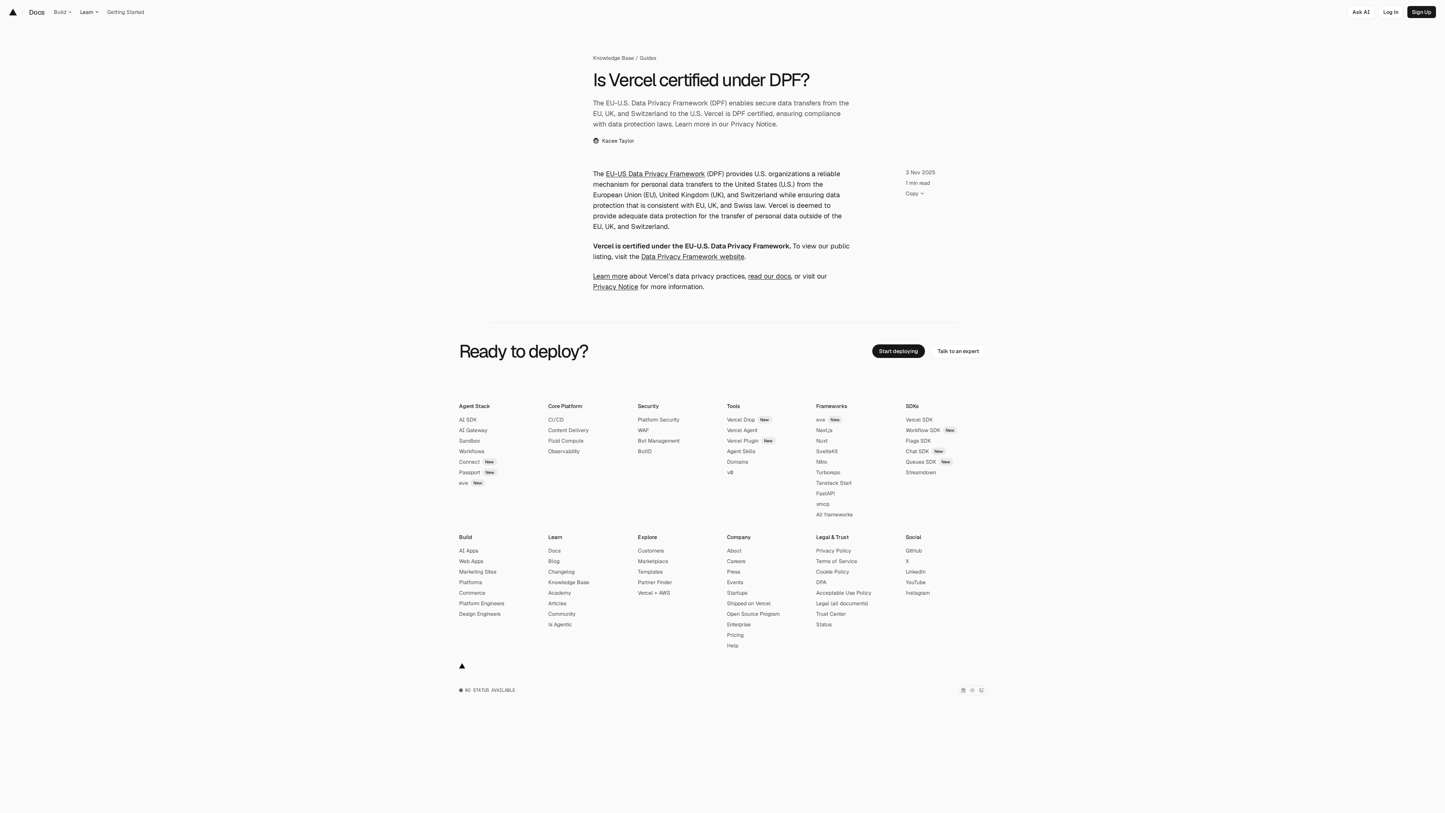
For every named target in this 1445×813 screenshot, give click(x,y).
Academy (559, 592)
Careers (736, 561)
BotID (645, 451)
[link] (1391, 12)
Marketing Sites (477, 571)
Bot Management (659, 440)
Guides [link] (648, 58)
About (734, 550)
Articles (557, 603)
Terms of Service (836, 561)
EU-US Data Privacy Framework (655, 173)
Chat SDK (924, 451)
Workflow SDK (930, 430)
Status (824, 624)
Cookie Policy (832, 571)
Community (562, 614)
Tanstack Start (834, 483)
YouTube (916, 582)
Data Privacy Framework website (692, 256)
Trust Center (831, 614)
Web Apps (471, 561)
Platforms (470, 582)
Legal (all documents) (842, 603)
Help (732, 645)
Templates (650, 571)
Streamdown (921, 472)
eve (470, 483)
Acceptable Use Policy (844, 592)
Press (733, 571)
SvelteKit (827, 451)
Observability (564, 451)
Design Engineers (479, 614)
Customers (651, 550)
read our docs (769, 276)
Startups (737, 592)
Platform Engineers (481, 603)
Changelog (561, 571)
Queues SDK (928, 461)
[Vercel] (13, 12)
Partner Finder (655, 582)
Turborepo (828, 472)
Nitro (821, 461)
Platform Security (659, 419)
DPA (821, 582)
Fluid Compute (566, 440)
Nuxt (821, 440)
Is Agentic (560, 624)
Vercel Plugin (750, 440)
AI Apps (468, 550)
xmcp (822, 504)
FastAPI (825, 493)
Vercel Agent (742, 430)
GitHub (914, 550)
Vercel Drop (748, 419)
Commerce (472, 592)
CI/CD (556, 419)
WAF (643, 430)
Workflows (471, 451)
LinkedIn (916, 571)
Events (735, 582)
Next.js (824, 430)
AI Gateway (473, 430)
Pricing (735, 635)
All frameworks (834, 514)
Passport (476, 472)
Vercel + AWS (654, 592)
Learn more (610, 276)
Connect (476, 461)
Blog (554, 561)
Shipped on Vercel (749, 603)
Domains (737, 461)
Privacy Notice (615, 286)
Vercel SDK (919, 419)
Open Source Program (753, 614)
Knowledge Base (613, 58)
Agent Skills (741, 451)
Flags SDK (918, 440)
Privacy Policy (833, 550)
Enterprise (739, 624)
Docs (37, 12)
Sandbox (469, 440)
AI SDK (468, 419)
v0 (730, 472)
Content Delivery (568, 430)
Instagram (918, 592)
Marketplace (653, 561)
